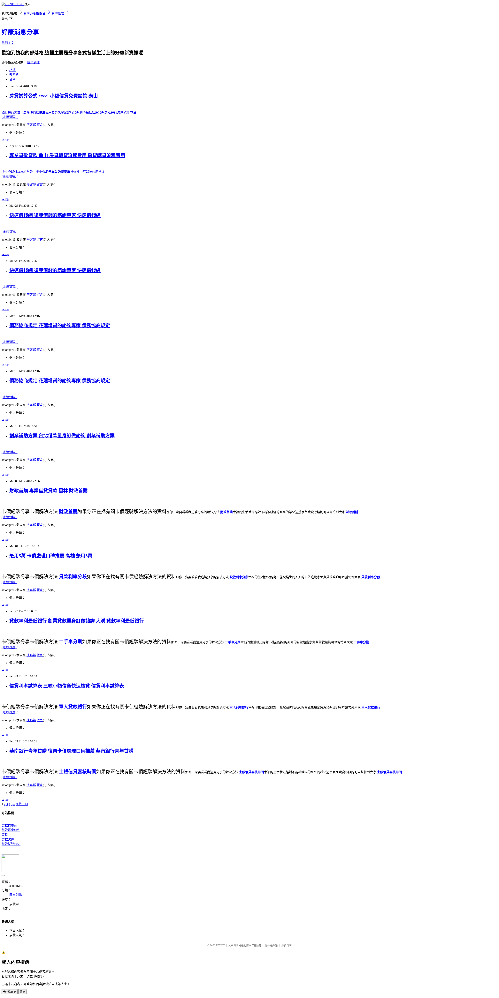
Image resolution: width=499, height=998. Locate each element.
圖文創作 (33, 62)
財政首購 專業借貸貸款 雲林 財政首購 (48, 490)
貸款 (5, 834)
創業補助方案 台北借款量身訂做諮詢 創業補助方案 (62, 435)
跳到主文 (8, 43)
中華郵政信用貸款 (92, 172)
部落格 (14, 74)
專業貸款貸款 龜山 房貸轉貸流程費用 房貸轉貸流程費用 (67, 155)
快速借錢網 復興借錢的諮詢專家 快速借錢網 (55, 215)
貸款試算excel (11, 844)
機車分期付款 (11, 172)
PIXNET (220, 945)
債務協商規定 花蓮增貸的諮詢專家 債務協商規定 (59, 325)
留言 (40, 124)
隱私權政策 (271, 945)
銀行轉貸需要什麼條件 (17, 112)
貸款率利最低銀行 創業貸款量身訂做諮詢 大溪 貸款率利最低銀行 (76, 620)
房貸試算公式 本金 (123, 112)
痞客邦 (31, 124)
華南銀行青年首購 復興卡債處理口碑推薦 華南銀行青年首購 (71, 751)
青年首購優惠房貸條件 (64, 172)
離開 (22, 991)
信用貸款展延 (101, 112)
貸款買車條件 (11, 830)
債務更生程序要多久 (47, 112)
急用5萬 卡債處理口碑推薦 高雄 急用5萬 (50, 555)
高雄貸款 (26, 172)
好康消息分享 (20, 32)
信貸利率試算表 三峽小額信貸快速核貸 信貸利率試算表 (66, 685)
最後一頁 (22, 804)
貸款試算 (8, 839)
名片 (12, 79)
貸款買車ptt (9, 825)
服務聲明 (286, 945)
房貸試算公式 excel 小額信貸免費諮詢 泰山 (53, 95)
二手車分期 (40, 172)
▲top (5, 139)
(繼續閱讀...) (10, 117)
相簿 (12, 70)
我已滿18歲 (9, 991)
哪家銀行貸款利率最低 (76, 112)
